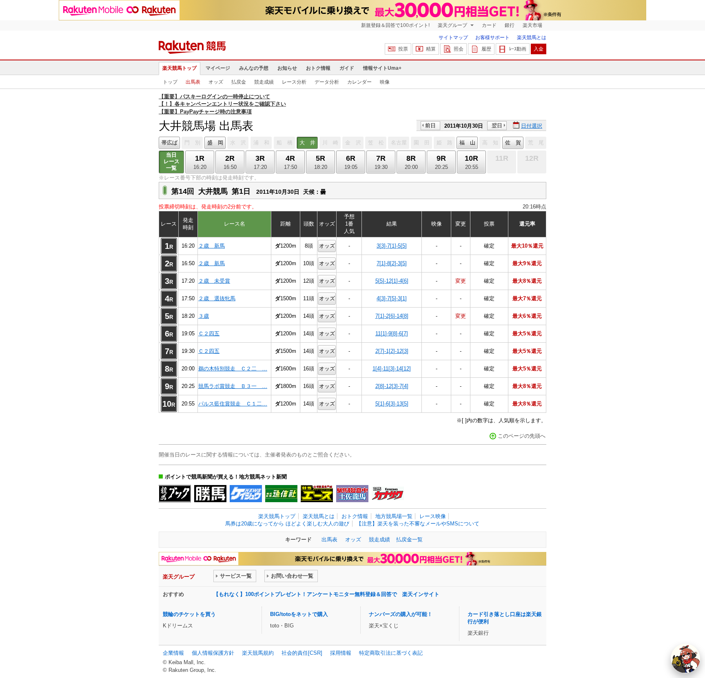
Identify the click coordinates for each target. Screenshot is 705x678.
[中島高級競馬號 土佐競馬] (352, 493)
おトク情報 (318, 68)
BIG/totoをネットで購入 (299, 614)
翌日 (497, 125)
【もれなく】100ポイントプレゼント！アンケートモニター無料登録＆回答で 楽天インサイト (326, 594)
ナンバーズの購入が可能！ (400, 614)
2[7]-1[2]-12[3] (391, 351)
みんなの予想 (253, 68)
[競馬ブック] (175, 493)
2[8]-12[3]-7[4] (391, 386)
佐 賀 (513, 143)
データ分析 (327, 82)
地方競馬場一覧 (393, 516)
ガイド (346, 68)
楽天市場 (532, 25)
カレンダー (359, 82)
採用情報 (340, 653)
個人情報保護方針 (213, 653)
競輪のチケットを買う (189, 614)
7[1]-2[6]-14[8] (391, 316)
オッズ (215, 82)
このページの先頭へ (521, 436)
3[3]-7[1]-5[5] (392, 246)
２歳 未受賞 (214, 281)
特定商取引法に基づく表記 (391, 653)
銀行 (509, 25)
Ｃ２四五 (208, 333)
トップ (170, 82)
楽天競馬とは (531, 37)
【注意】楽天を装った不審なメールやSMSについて (417, 524)
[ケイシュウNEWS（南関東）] (246, 493)
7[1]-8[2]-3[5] (392, 263)
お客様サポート (492, 37)
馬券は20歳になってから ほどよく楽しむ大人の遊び (287, 524)
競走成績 (264, 82)
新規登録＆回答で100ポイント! (395, 25)
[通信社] (281, 493)
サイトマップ (453, 37)
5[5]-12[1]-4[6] (391, 281)
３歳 (203, 316)
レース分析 (294, 82)
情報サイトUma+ (382, 68)
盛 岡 (215, 143)
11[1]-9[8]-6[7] (391, 333)
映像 (385, 82)
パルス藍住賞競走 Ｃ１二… (232, 404)
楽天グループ (453, 25)
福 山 (467, 143)
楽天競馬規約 (258, 653)
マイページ (218, 68)
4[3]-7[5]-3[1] (392, 298)
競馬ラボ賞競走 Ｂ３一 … (232, 386)
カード (489, 25)
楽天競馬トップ (179, 68)
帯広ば (169, 143)
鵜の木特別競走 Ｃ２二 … (232, 369)
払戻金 (238, 82)
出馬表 (193, 82)
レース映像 (432, 516)
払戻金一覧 (409, 539)
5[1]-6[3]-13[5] (391, 404)
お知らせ (287, 68)
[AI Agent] (685, 658)
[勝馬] (210, 493)
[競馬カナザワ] (388, 493)
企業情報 (173, 653)
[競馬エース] (317, 493)
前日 (430, 125)
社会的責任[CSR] (302, 653)
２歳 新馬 (211, 246)
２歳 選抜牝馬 (216, 298)
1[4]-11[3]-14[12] (391, 369)
